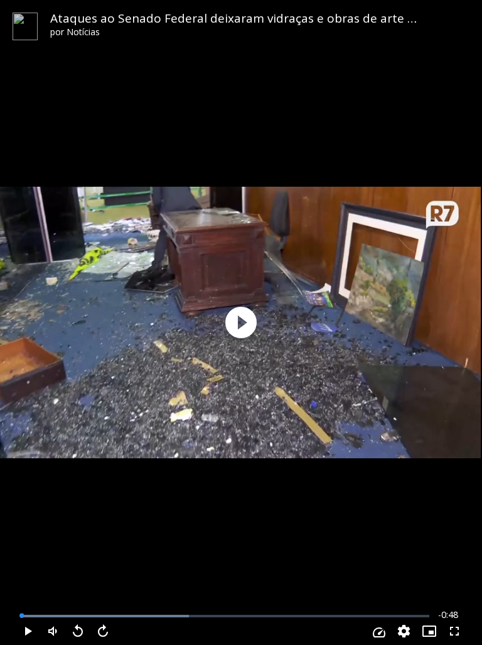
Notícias (83, 32)
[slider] (225, 616)
